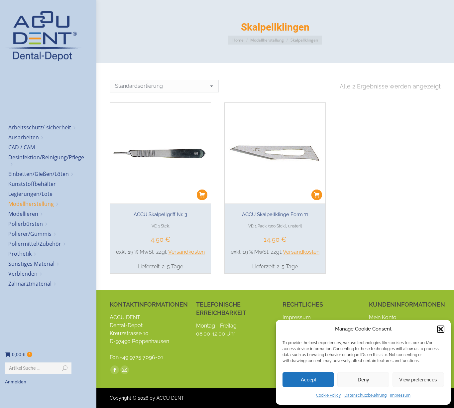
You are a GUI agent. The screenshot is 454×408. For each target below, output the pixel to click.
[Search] (64, 368)
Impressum (400, 395)
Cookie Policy (328, 395)
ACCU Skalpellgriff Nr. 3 (160, 214)
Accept (308, 379)
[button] (440, 329)
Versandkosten (186, 252)
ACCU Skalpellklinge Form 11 (275, 214)
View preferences (418, 379)
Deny (363, 379)
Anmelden (15, 381)
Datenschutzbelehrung (365, 395)
